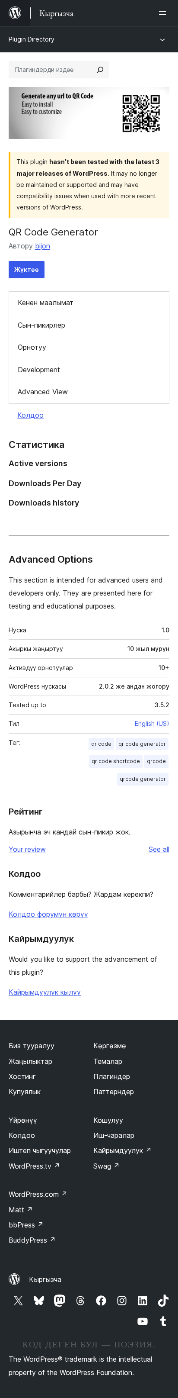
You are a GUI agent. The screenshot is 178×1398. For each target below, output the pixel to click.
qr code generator (142, 744)
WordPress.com (38, 1194)
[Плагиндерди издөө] (100, 69)
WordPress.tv (34, 1166)
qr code (101, 744)
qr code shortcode (116, 761)
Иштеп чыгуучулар (40, 1150)
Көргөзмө (109, 1045)
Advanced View (43, 391)
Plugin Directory (31, 39)
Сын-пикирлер (41, 325)
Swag (106, 1166)
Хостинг (22, 1076)
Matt (21, 1209)
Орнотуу (32, 347)
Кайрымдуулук (122, 1150)
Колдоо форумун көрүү (48, 914)
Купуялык (25, 1091)
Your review (27, 849)
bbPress (26, 1225)
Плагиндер (111, 1076)
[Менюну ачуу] (164, 13)
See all (159, 849)
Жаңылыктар (30, 1061)
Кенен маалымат (45, 302)
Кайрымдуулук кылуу (45, 992)
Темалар (107, 1061)
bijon (42, 246)
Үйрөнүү (23, 1120)
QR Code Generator (53, 232)
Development (39, 369)
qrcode (156, 761)
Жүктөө (26, 269)
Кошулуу (108, 1120)
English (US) (152, 723)
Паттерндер (113, 1091)
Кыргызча (45, 1279)
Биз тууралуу (31, 1045)
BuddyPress (32, 1240)
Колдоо (30, 415)
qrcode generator (143, 779)
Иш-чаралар (113, 1135)
